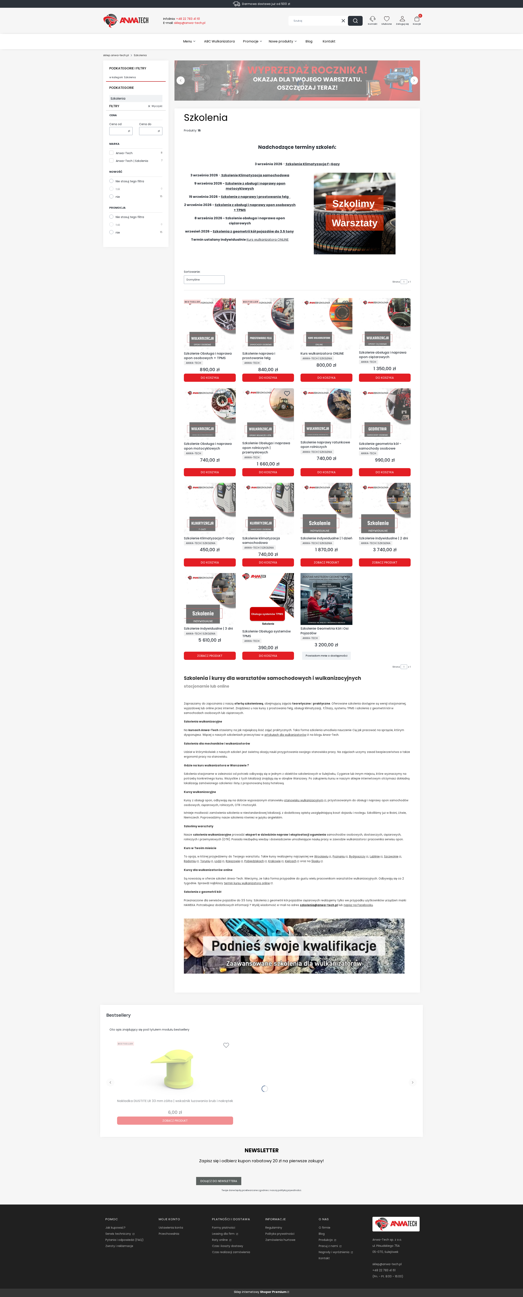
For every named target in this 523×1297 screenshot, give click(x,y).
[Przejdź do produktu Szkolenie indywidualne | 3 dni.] (210, 599)
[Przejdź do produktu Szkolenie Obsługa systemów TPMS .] (268, 600)
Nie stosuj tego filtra (130, 181)
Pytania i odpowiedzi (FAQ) (124, 1240)
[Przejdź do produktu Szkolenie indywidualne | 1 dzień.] (326, 509)
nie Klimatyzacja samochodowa (255, 175)
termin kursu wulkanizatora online (247, 883)
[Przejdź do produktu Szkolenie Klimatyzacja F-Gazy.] (210, 509)
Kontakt (324, 1258)
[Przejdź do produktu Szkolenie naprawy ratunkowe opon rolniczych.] (326, 413)
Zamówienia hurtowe (280, 1240)
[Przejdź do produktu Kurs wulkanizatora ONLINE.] (326, 324)
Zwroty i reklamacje (119, 1246)
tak (118, 189)
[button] (355, 21)
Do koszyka (210, 378)
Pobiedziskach (254, 861)
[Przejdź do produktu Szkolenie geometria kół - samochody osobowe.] (385, 414)
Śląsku (315, 861)
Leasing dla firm (223, 1234)
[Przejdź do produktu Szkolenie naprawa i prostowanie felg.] (268, 324)
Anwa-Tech (124, 153)
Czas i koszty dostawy (227, 1246)
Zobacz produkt (326, 562)
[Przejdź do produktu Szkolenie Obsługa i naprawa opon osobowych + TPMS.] (210, 324)
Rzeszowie (233, 861)
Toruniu (205, 861)
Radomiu (190, 861)
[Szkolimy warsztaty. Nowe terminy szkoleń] (355, 253)
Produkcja (326, 1240)
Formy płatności (223, 1228)
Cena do (145, 124)
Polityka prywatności (279, 1234)
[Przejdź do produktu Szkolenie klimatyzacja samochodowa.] (268, 509)
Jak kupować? (115, 1228)
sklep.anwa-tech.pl (116, 55)
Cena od (115, 124)
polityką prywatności (289, 1190)
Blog (322, 1234)
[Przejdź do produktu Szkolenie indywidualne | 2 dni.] (385, 509)
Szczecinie (391, 856)
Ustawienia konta (171, 1228)
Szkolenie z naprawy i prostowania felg (255, 196)
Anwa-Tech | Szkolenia (132, 161)
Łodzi (218, 861)
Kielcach (290, 861)
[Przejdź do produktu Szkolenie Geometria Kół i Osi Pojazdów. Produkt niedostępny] (326, 599)
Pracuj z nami (329, 1246)
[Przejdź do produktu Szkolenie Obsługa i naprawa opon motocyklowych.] (210, 414)
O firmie (324, 1228)
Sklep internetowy (260, 1292)
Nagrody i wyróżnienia (334, 1252)
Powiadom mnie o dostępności (326, 656)
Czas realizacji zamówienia (231, 1252)
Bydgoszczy (357, 856)
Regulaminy (273, 1228)
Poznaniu (339, 856)
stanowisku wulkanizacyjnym (303, 800)
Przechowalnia (169, 1234)
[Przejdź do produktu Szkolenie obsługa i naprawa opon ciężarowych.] (385, 323)
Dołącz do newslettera (218, 1181)
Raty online (220, 1240)
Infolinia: (181, 19)
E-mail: (184, 23)
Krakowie (274, 861)
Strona (396, 281)
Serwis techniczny (118, 1234)
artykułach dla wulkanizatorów (285, 735)
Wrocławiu (321, 856)
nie (118, 197)
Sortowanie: (192, 272)
